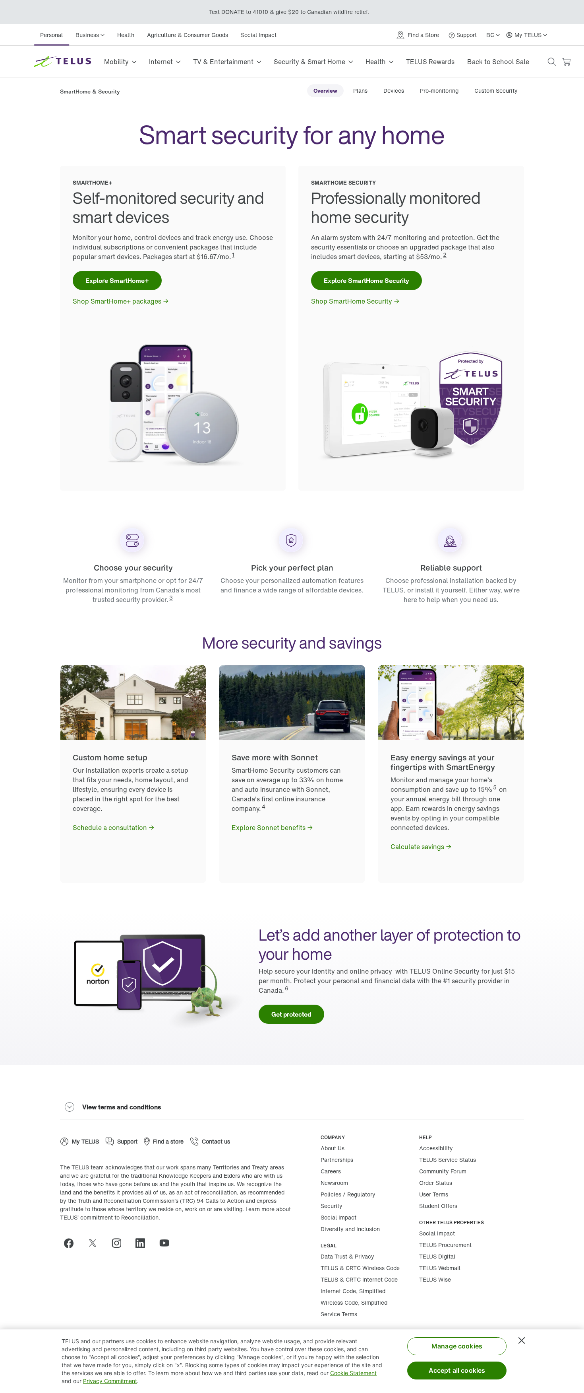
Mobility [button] (116, 61)
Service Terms (339, 1314)
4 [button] (263, 806)
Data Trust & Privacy (347, 1256)
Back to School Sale (498, 61)
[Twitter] (96, 1243)
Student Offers (438, 1206)
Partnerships (337, 1159)
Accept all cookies (457, 1370)
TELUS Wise (435, 1279)
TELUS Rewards (430, 61)
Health (125, 35)
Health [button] (375, 61)
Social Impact (259, 35)
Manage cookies (456, 1346)
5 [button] (495, 787)
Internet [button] (161, 61)
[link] (325, 90)
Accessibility (436, 1148)
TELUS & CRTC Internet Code (359, 1279)
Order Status (435, 1183)
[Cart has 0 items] (566, 62)
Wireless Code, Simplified (354, 1302)
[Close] (521, 1340)
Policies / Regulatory (348, 1194)
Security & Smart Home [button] (309, 61)
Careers (331, 1171)
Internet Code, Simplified (353, 1291)
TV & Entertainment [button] (223, 61)
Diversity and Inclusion (350, 1229)
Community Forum (442, 1171)
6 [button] (286, 988)
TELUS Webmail (439, 1268)
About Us (332, 1148)
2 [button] (445, 254)
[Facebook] (72, 1243)
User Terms (433, 1194)
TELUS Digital (437, 1256)
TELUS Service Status (447, 1159)
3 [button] (171, 597)
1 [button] (233, 254)
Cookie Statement (353, 1373)
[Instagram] (119, 1243)
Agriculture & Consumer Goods (187, 35)
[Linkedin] (143, 1243)
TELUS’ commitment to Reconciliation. (110, 1217)
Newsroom (334, 1183)
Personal (51, 35)
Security (331, 1206)
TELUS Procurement (445, 1245)
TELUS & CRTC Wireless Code (360, 1268)
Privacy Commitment (110, 1380)
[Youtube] (167, 1243)
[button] (552, 62)
